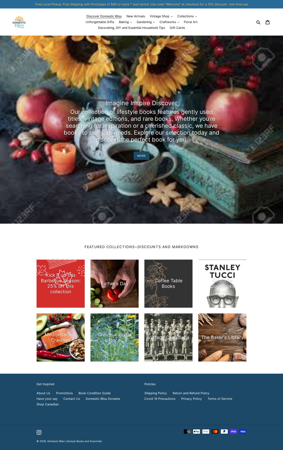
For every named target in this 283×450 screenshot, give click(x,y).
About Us (43, 393)
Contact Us (71, 399)
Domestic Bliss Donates (103, 399)
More (141, 155)
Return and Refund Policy (191, 393)
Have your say (47, 399)
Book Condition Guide (95, 393)
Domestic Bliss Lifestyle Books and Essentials (74, 441)
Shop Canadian (48, 404)
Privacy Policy (191, 399)
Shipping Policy (155, 393)
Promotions (64, 393)
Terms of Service (220, 399)
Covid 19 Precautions (159, 399)
